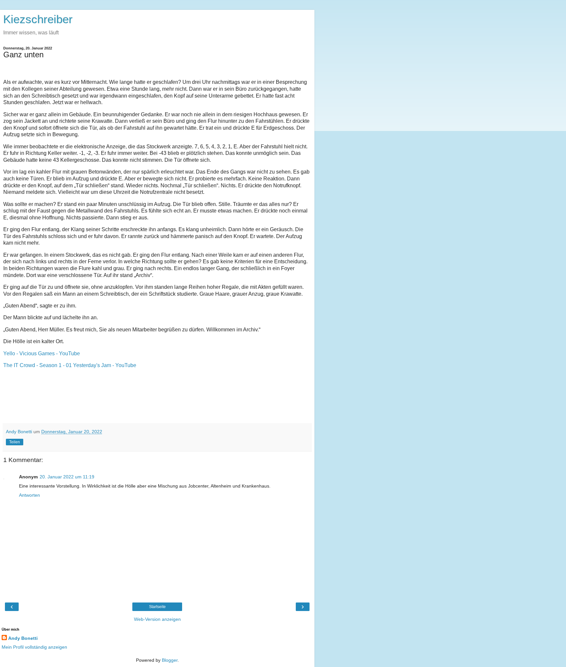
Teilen (14, 442)
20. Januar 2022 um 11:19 (67, 476)
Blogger (170, 660)
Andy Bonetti (23, 638)
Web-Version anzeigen (157, 619)
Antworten (29, 495)
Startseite (157, 606)
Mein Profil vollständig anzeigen (34, 647)
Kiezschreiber (38, 19)
